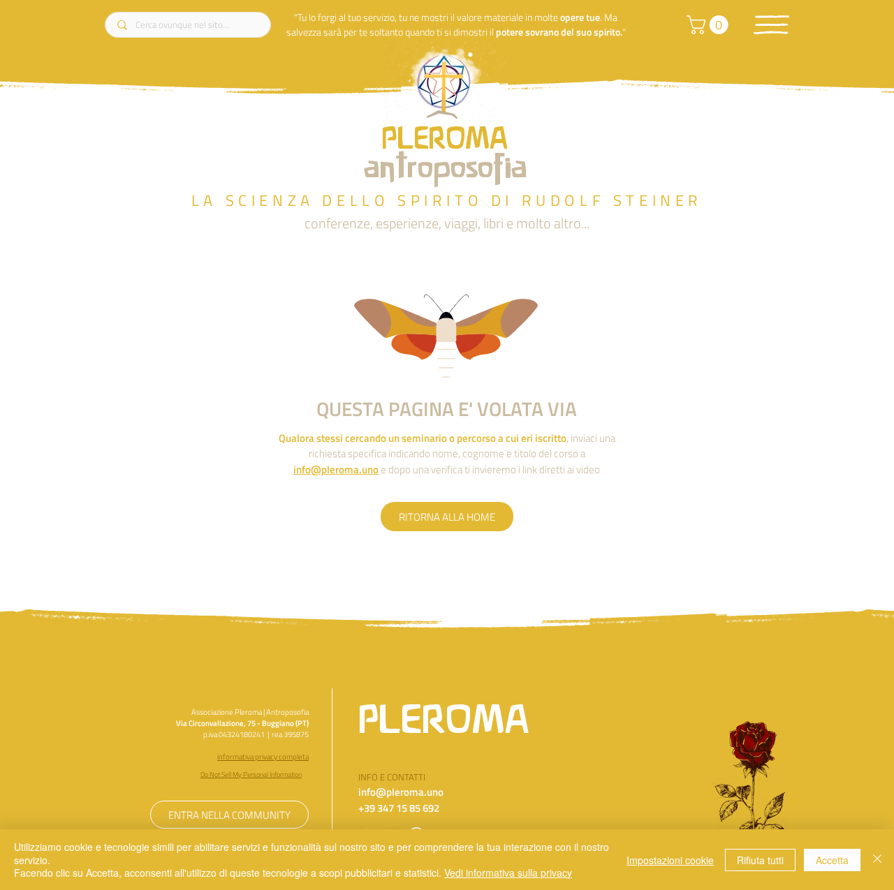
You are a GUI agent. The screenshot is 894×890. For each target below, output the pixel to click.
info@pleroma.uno (336, 469)
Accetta (832, 860)
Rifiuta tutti (760, 860)
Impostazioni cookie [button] (670, 860)
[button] (771, 24)
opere (572, 17)
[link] (710, 24)
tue (593, 17)
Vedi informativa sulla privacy (508, 873)
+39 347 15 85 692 (398, 808)
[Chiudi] (877, 859)
